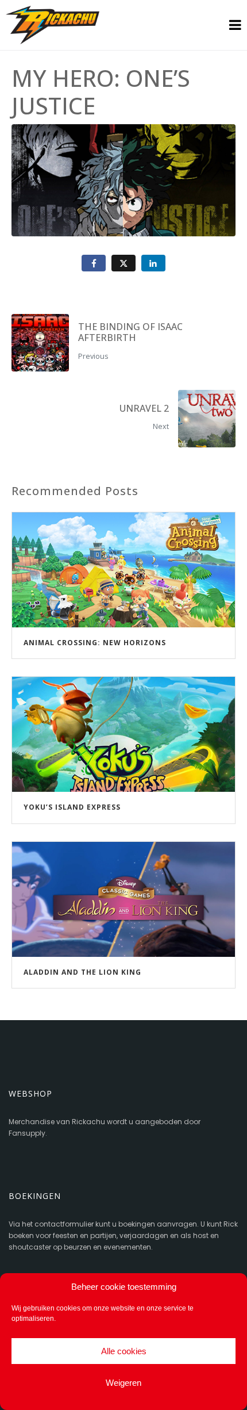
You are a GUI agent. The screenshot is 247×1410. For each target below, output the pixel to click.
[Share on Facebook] (94, 263)
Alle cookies (123, 1351)
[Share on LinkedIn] (153, 263)
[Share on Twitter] (123, 263)
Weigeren (123, 1383)
